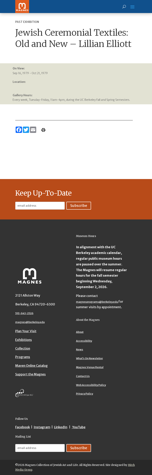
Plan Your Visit (25, 331)
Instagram (42, 427)
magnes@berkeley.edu (30, 322)
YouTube (79, 427)
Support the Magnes (30, 374)
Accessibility (84, 340)
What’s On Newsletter (89, 358)
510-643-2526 (24, 313)
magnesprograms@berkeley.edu (97, 301)
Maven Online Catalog (31, 366)
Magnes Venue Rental (90, 367)
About (80, 332)
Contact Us (83, 376)
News (79, 349)
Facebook (22, 427)
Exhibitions (23, 340)
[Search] (124, 6)
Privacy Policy (84, 393)
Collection (22, 348)
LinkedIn (60, 427)
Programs (22, 357)
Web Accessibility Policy (91, 385)
